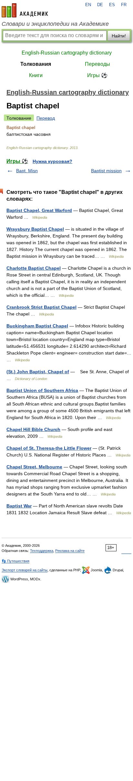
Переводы (97, 64)
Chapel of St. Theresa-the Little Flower (48, 448)
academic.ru (25, 10)
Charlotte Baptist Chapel (33, 268)
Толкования (35, 64)
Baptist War (19, 505)
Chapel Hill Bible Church (33, 429)
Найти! (119, 35)
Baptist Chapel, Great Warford (39, 210)
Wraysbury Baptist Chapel (35, 229)
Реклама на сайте (70, 551)
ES (112, 5)
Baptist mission (106, 170)
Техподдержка (41, 551)
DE (100, 5)
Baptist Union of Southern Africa (42, 390)
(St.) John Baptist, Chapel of (37, 371)
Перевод (45, 118)
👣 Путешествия (15, 561)
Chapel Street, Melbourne (34, 466)
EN (88, 5)
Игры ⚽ (97, 75)
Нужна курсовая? (52, 161)
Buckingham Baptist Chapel (37, 325)
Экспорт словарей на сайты (24, 570)
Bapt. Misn (27, 170)
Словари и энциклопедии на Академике (55, 24)
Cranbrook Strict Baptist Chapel (41, 307)
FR (124, 5)
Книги (36, 75)
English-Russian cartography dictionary (67, 52)
